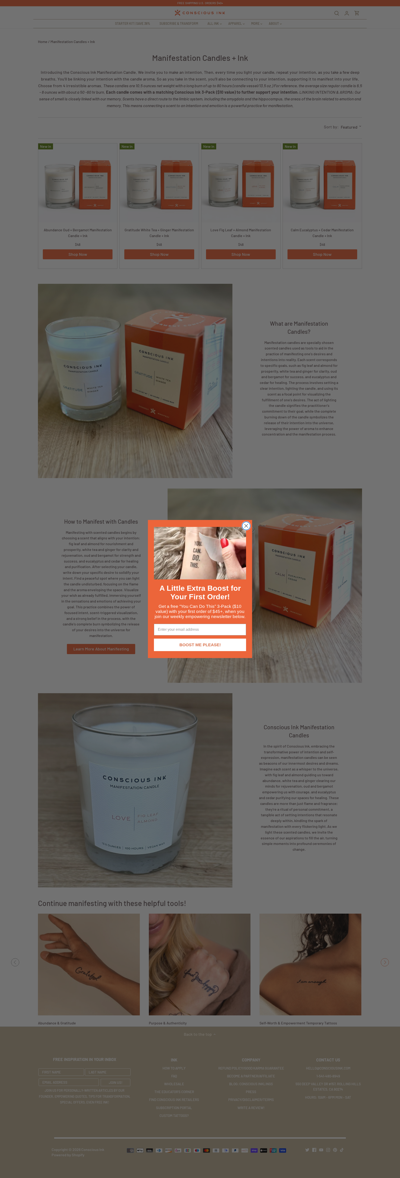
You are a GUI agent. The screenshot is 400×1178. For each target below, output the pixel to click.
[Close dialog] (246, 526)
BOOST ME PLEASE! (200, 645)
